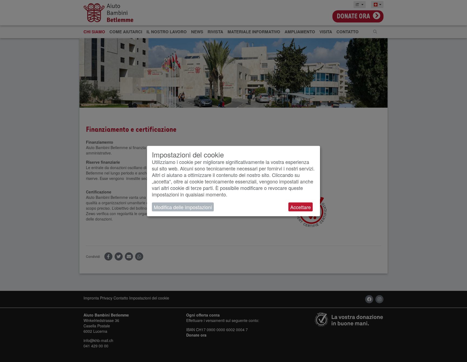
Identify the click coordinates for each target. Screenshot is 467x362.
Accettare (300, 206)
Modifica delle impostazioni (183, 206)
